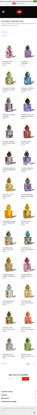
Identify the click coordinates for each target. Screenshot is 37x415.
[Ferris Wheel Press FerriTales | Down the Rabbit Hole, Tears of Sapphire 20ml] (28, 104)
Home (2, 23)
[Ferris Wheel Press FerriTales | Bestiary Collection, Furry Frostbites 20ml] (28, 158)
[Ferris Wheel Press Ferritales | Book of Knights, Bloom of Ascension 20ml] (28, 264)
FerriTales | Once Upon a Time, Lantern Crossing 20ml (27, 328)
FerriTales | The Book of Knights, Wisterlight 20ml (9, 115)
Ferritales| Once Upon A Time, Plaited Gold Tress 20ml (9, 222)
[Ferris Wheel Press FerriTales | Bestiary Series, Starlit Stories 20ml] (28, 184)
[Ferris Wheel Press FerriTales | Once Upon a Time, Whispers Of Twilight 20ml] (9, 51)
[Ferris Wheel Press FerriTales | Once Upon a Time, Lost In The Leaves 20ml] (9, 317)
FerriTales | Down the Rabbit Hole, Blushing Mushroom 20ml (9, 169)
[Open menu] (3, 11)
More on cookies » (20, 3)
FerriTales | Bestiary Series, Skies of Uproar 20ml (8, 302)
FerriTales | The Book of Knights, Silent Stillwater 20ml (27, 89)
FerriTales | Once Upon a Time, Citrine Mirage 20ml (27, 302)
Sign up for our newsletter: (18, 375)
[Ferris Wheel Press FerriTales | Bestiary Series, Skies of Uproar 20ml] (9, 291)
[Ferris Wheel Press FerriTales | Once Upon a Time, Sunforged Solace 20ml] (28, 211)
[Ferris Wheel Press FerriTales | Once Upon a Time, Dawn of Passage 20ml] (28, 237)
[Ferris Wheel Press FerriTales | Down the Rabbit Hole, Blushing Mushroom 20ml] (9, 158)
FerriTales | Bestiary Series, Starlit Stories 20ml (27, 195)
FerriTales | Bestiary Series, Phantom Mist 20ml (9, 142)
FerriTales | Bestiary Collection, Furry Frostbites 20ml (27, 169)
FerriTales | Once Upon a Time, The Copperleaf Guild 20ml (9, 248)
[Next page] (34, 364)
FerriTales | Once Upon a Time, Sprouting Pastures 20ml (8, 195)
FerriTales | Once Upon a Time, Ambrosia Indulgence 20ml (27, 142)
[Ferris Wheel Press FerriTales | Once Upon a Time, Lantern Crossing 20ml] (28, 317)
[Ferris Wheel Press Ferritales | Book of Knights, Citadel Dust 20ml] (9, 264)
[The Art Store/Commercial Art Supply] (22, 12)
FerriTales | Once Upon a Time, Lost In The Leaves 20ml (9, 328)
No (14, 3)
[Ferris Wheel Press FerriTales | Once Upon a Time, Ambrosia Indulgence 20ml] (28, 131)
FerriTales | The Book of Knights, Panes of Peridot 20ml (9, 89)
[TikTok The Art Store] (21, 384)
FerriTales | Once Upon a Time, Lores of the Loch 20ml (27, 355)
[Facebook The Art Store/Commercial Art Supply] (15, 384)
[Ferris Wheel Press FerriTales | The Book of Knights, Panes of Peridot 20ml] (9, 78)
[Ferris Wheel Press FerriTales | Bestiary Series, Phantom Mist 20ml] (9, 131)
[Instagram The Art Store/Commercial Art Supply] (18, 384)
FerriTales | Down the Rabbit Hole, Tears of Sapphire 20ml (27, 115)
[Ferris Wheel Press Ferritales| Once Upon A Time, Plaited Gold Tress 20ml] (9, 211)
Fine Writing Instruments (12, 23)
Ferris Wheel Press (26, 23)
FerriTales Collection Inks (10, 25)
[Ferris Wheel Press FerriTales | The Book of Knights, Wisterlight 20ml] (9, 104)
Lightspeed (4, 410)
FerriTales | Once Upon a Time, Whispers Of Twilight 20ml (9, 62)
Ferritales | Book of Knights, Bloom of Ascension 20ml (26, 275)
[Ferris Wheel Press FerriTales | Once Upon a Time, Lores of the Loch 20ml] (28, 344)
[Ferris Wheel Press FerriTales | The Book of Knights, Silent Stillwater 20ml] (28, 78)
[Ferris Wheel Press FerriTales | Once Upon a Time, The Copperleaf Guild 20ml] (9, 237)
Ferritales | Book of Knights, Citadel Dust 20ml (9, 275)
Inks (34, 23)
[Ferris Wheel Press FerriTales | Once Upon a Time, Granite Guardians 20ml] (9, 344)
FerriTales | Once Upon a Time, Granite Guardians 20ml (9, 355)
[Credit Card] (34, 412)
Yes (35, 1)
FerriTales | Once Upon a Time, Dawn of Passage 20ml (27, 248)
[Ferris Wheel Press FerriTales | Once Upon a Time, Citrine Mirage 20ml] (28, 291)
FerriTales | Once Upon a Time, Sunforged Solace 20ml (26, 222)
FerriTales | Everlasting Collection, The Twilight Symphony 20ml (26, 62)
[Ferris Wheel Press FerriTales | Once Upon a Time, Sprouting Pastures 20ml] (9, 184)
